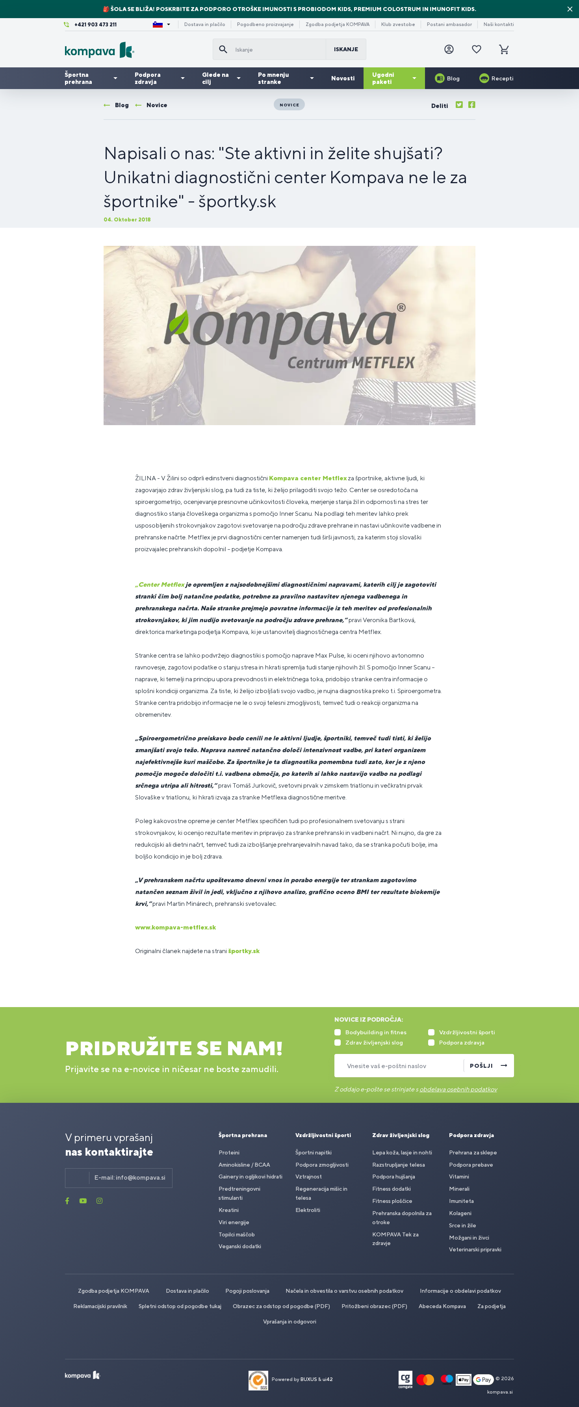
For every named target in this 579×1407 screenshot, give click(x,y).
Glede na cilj (215, 78)
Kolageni (460, 1213)
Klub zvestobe (398, 24)
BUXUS (309, 1379)
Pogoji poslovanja (247, 1291)
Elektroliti (307, 1210)
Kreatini (229, 1210)
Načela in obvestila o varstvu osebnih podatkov (344, 1291)
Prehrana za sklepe (473, 1152)
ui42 (328, 1379)
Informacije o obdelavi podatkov (460, 1291)
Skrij (570, 9)
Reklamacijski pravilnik (100, 1306)
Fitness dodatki (391, 1189)
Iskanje (346, 49)
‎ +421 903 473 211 (95, 25)
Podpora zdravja (148, 78)
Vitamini (459, 1176)
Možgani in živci (469, 1237)
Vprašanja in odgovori (289, 1321)
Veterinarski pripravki (475, 1249)
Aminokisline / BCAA (244, 1165)
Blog (453, 78)
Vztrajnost (308, 1176)
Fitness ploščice (392, 1201)
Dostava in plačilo (204, 24)
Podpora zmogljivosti (322, 1165)
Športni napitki (313, 1152)
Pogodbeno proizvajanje (265, 24)
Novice (289, 104)
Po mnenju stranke (273, 78)
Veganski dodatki (240, 1246)
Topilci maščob (237, 1234)
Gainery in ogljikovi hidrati (250, 1176)
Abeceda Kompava (442, 1306)
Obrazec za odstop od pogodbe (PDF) (281, 1306)
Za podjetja (491, 1306)
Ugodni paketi (383, 78)
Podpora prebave (471, 1165)
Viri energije (234, 1222)
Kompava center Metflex (308, 478)
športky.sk (244, 951)
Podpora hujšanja (393, 1176)
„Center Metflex (159, 584)
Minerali (459, 1189)
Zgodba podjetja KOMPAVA (337, 24)
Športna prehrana (78, 78)
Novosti (343, 78)
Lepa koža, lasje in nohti (402, 1152)
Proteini (229, 1152)
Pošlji (481, 1066)
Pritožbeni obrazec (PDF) (374, 1306)
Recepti (503, 78)
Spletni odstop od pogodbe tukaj (180, 1306)
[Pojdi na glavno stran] (135, 50)
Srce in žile (462, 1225)
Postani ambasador (449, 24)
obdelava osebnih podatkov (458, 1089)
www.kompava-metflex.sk (175, 927)
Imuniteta (461, 1201)
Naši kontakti (499, 24)
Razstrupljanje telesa (398, 1165)
